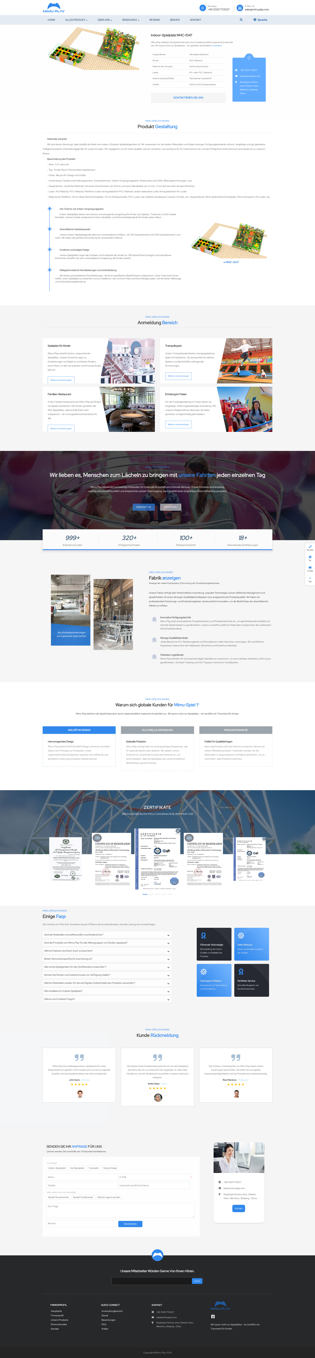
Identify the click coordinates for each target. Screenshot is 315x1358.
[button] (145, 894)
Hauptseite (56, 1311)
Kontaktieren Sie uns (188, 97)
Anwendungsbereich (112, 1311)
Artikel (105, 1328)
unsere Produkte (59, 1319)
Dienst (105, 1315)
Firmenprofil (57, 1315)
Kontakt (55, 1328)
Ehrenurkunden (59, 1324)
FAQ (104, 1324)
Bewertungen (109, 1319)
